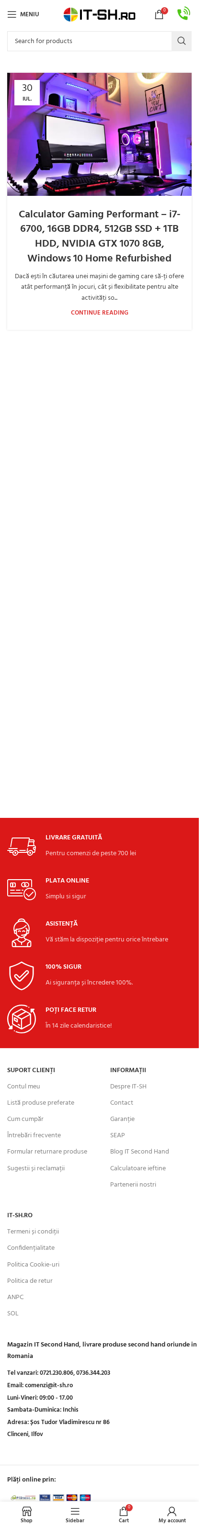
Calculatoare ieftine (138, 1168)
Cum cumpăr (25, 1119)
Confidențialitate (31, 1248)
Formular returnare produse (47, 1151)
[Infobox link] (184, 14)
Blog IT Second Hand (139, 1151)
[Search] (182, 41)
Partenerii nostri (133, 1184)
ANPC (15, 1297)
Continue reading (99, 313)
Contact (121, 1103)
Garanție (122, 1119)
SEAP (117, 1135)
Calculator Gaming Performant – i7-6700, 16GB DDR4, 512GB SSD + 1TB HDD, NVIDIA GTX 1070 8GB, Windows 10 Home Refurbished (100, 236)
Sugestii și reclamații (36, 1168)
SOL (13, 1313)
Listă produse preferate (40, 1103)
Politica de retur (30, 1281)
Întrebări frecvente (34, 1135)
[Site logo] (100, 14)
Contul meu (23, 1086)
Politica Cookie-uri (33, 1264)
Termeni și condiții (33, 1231)
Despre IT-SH (128, 1086)
